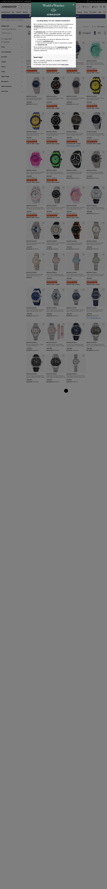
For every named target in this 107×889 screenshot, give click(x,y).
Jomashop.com (39, 26)
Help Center (65, 64)
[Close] (73, 5)
